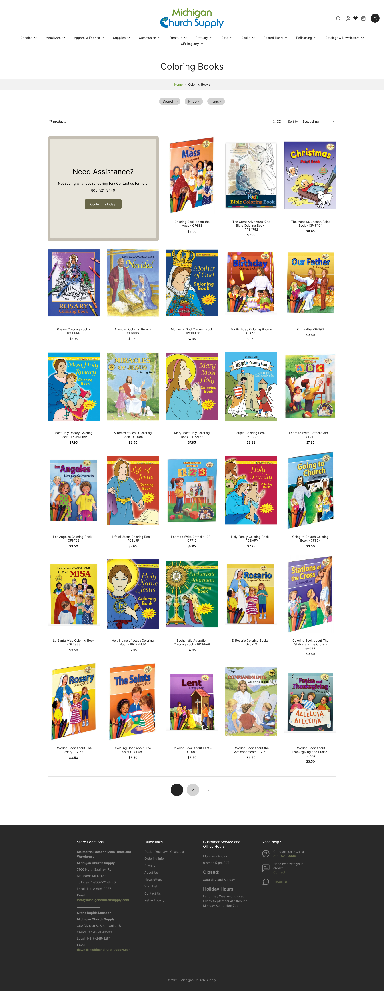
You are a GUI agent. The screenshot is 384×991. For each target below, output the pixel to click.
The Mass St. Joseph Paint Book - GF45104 (310, 224)
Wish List (150, 886)
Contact (279, 872)
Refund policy (154, 900)
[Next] (208, 790)
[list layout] (273, 121)
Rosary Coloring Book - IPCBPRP (73, 331)
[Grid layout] (279, 121)
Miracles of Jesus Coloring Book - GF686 (133, 435)
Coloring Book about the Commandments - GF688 (251, 750)
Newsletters (153, 879)
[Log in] (348, 18)
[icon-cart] (363, 18)
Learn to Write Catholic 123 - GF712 (192, 539)
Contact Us (152, 893)
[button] (170, 101)
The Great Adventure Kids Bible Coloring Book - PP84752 (251, 225)
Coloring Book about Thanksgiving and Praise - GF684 (310, 752)
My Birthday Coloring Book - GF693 (251, 331)
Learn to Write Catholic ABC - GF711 (310, 435)
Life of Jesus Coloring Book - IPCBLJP (133, 539)
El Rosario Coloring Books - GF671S (251, 642)
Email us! (280, 882)
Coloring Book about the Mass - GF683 (192, 224)
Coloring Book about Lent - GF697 (192, 750)
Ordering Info (154, 858)
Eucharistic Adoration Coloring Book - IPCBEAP (192, 642)
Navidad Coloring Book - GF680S (133, 331)
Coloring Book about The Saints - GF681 (133, 750)
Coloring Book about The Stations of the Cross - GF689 (310, 644)
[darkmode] (375, 18)
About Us (151, 872)
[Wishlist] (355, 18)
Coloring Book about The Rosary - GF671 (74, 750)
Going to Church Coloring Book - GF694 (310, 539)
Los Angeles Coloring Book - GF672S (73, 539)
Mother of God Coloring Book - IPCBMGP (192, 331)
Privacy (149, 865)
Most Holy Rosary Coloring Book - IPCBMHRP (73, 435)
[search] (338, 18)
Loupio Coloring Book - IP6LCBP (251, 435)
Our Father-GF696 (310, 329)
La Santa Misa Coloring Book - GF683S (73, 642)
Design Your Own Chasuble (164, 851)
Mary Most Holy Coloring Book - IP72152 (192, 435)
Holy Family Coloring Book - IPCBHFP (251, 539)
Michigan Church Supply (198, 980)
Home (178, 84)
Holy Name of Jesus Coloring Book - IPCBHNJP (133, 642)
